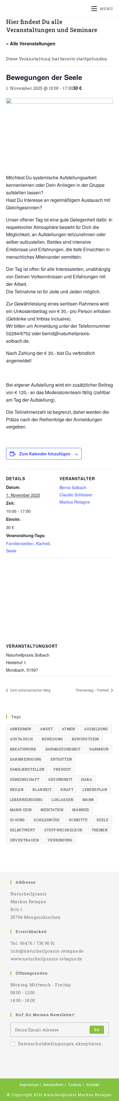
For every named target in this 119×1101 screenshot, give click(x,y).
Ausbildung (96, 728)
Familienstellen (20, 543)
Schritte (78, 819)
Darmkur (99, 749)
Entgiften (61, 759)
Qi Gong (17, 819)
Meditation (51, 809)
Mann (88, 799)
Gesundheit (60, 779)
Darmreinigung (26, 759)
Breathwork (23, 749)
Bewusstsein (85, 739)
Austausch (21, 739)
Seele (11, 551)
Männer (80, 809)
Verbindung (60, 840)
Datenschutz (53, 1084)
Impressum (28, 1084)
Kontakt (92, 1084)
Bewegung (52, 739)
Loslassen (62, 799)
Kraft (66, 789)
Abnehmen (20, 728)
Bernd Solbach (73, 487)
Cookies (74, 1084)
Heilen (16, 789)
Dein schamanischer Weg (30, 690)
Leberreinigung (26, 799)
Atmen (68, 728)
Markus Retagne (75, 502)
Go (97, 1029)
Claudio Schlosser (76, 495)
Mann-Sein (21, 809)
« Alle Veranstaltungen (30, 43)
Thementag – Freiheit (92, 690)
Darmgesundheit (63, 749)
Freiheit (62, 769)
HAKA (86, 779)
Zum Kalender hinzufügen (44, 454)
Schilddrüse (47, 819)
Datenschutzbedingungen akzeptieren (60, 1043)
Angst (46, 728)
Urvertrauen (24, 840)
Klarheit (43, 543)
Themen (99, 830)
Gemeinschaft (25, 779)
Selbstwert (22, 830)
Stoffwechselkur (63, 830)
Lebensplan (94, 789)
